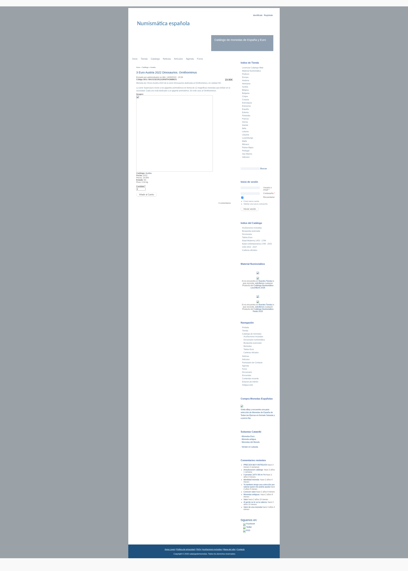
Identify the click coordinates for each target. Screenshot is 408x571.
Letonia (245, 131)
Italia (244, 128)
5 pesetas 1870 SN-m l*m (255, 475)
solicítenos (259, 283)
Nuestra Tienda (265, 281)
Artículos (178, 58)
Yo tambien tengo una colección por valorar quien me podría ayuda (259, 485)
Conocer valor (250, 492)
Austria (153, 67)
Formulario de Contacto (252, 363)
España (245, 109)
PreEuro (245, 74)
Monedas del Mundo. (251, 442)
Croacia (245, 100)
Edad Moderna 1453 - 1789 (254, 241)
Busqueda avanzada (251, 231)
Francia (245, 119)
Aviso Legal (170, 549)
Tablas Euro (247, 237)
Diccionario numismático (254, 340)
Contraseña (269, 193)
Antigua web (247, 385)
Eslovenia (246, 106)
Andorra (245, 80)
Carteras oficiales (249, 250)
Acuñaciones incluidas (252, 228)
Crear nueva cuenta (251, 201)
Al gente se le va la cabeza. (255, 502)
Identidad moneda (252, 480)
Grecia (245, 122)
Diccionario (247, 234)
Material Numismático (251, 71)
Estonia (245, 112)
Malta (244, 141)
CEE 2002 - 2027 (249, 247)
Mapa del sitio (229, 549)
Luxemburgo (247, 138)
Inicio (135, 58)
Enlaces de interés (250, 382)
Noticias (167, 58)
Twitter (249, 527)
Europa (245, 77)
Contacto (241, 549)
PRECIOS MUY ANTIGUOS (255, 465)
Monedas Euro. (248, 436)
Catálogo (145, 67)
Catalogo (155, 58)
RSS (248, 530)
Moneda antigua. (249, 439)
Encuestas (246, 375)
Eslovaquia (247, 103)
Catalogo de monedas (251, 334)
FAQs (198, 549)
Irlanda (245, 125)
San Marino (247, 154)
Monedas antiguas (252, 494)
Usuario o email (267, 189)
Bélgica (245, 90)
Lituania (245, 135)
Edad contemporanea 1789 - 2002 (257, 244)
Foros (200, 58)
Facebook (250, 524)
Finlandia (246, 115)
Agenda (190, 58)
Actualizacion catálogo (254, 470)
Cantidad (141, 186)
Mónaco (245, 144)
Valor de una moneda (253, 507)
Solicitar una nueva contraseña (255, 204)
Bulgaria (245, 93)
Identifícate (257, 15)
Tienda (144, 58)
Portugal (245, 151)
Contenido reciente (250, 378)
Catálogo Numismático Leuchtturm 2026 (262, 286)
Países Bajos (247, 147)
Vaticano (246, 157)
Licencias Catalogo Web (252, 68)
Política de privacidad (185, 549)
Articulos (246, 359)
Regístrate (268, 15)
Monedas (248, 346)
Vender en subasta (250, 447)
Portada (245, 327)
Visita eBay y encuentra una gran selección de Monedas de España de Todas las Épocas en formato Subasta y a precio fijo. (258, 413)
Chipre (245, 96)
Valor (246, 499)
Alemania (246, 84)
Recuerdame (269, 197)
